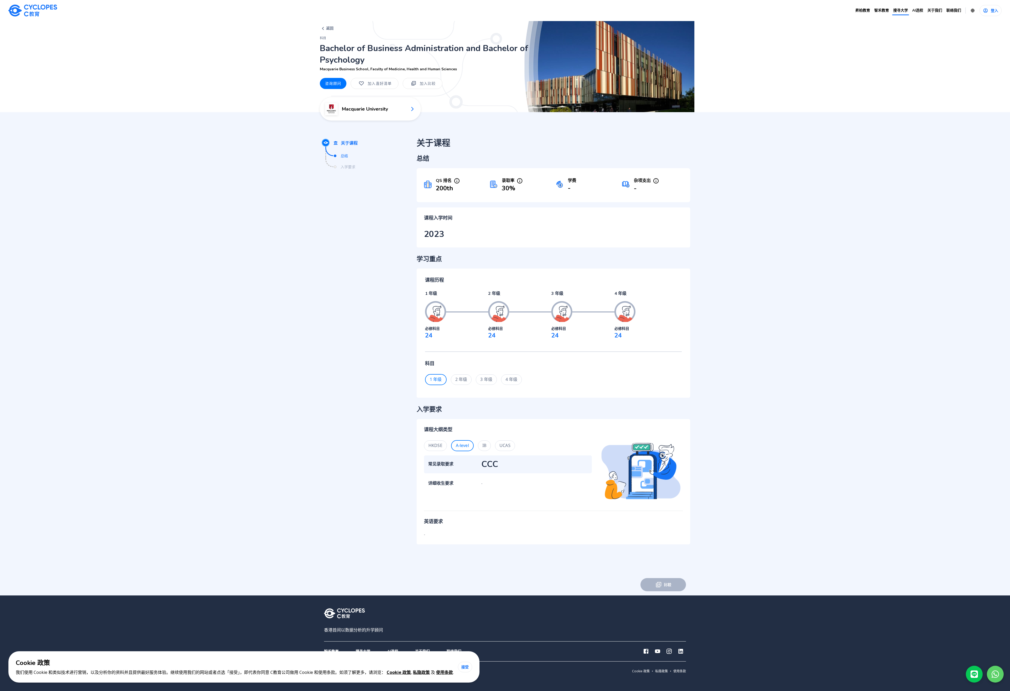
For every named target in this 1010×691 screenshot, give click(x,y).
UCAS (505, 445)
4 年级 (512, 379)
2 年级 (461, 379)
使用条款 (444, 672)
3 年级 (486, 379)
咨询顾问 (333, 83)
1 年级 (436, 379)
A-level (462, 445)
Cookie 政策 (399, 672)
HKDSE (435, 445)
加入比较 (428, 83)
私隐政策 (421, 672)
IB (484, 445)
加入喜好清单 (380, 83)
